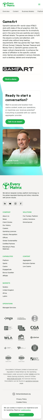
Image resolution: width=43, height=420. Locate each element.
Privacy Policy (21, 399)
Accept (21, 415)
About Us (6, 216)
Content (15, 11)
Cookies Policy (21, 402)
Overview (6, 11)
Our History (7, 225)
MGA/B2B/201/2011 (14, 379)
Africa (5, 293)
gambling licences (31, 381)
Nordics (5, 287)
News (5, 219)
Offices (5, 238)
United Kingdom (8, 290)
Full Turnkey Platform (30, 216)
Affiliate (5, 276)
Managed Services (9, 308)
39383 (31, 374)
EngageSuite (7, 269)
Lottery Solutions (29, 219)
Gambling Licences (9, 231)
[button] (30, 162)
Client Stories (7, 222)
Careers (5, 228)
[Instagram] (15, 203)
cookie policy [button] (26, 410)
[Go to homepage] (9, 4)
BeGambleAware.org (23, 394)
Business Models (28, 11)
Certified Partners (9, 244)
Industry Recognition (10, 234)
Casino (5, 266)
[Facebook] (21, 203)
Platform (6, 260)
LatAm (5, 296)
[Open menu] (39, 4)
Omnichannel (27, 222)
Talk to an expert (15, 122)
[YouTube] (10, 203)
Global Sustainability (10, 241)
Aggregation (27, 260)
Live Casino (27, 266)
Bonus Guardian (8, 273)
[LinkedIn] (5, 203)
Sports (5, 263)
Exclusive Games (29, 263)
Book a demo (10, 79)
